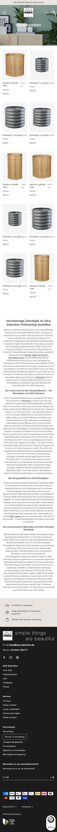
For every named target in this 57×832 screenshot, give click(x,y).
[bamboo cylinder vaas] (15, 65)
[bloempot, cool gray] (42, 65)
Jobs (5, 678)
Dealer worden (10, 717)
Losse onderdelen (11, 709)
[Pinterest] (17, 657)
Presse (6, 687)
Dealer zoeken (9, 705)
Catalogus (7, 682)
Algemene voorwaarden (14, 750)
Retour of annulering (14, 737)
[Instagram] (10, 657)
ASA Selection (15, 814)
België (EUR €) (8, 807)
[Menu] (4, 13)
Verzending (8, 731)
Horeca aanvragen (11, 713)
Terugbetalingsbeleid (13, 742)
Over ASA (7, 670)
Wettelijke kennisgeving (14, 754)
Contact (7, 701)
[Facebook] (4, 657)
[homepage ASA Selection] (28, 12)
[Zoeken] (46, 13)
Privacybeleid (9, 746)
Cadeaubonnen (10, 674)
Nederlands (26, 807)
